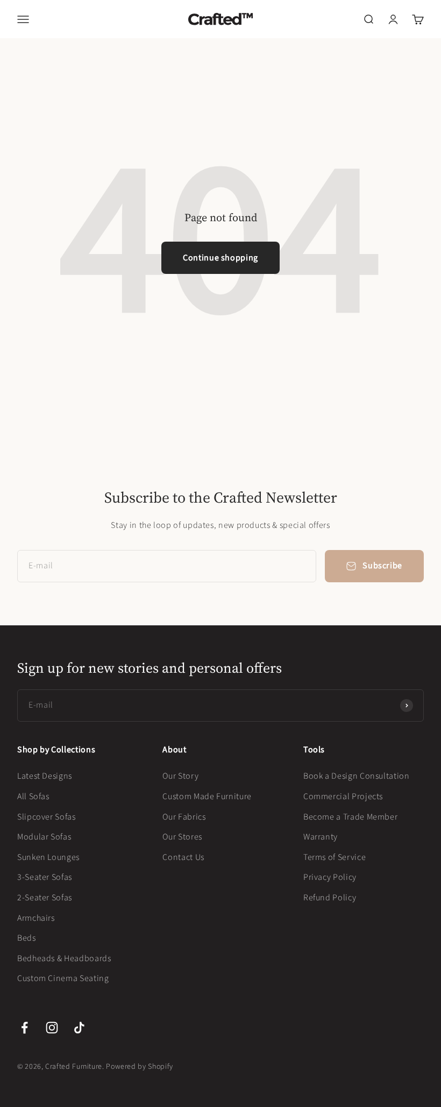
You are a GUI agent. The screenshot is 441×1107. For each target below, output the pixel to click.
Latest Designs (44, 776)
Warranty (320, 837)
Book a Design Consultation (356, 776)
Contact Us (183, 857)
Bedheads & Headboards (64, 958)
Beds (26, 938)
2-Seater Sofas (44, 898)
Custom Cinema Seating (63, 978)
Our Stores (182, 837)
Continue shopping (220, 258)
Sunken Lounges (48, 857)
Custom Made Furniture (206, 796)
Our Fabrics (183, 817)
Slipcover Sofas (46, 817)
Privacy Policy (330, 877)
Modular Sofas (44, 837)
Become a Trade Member (350, 817)
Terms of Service (334, 857)
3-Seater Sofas (44, 877)
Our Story (180, 776)
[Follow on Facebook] (24, 1027)
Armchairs (36, 918)
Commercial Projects (343, 796)
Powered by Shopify (139, 1066)
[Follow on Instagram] (52, 1027)
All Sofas (33, 796)
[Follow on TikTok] (79, 1027)
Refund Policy (329, 898)
